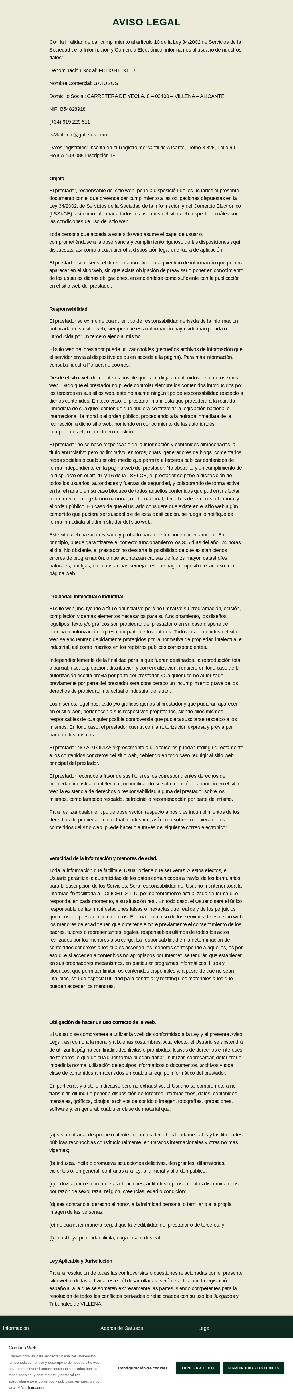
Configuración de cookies (143, 1368)
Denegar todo (198, 1368)
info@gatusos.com (128, 135)
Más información (30, 1387)
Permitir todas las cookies (253, 1368)
